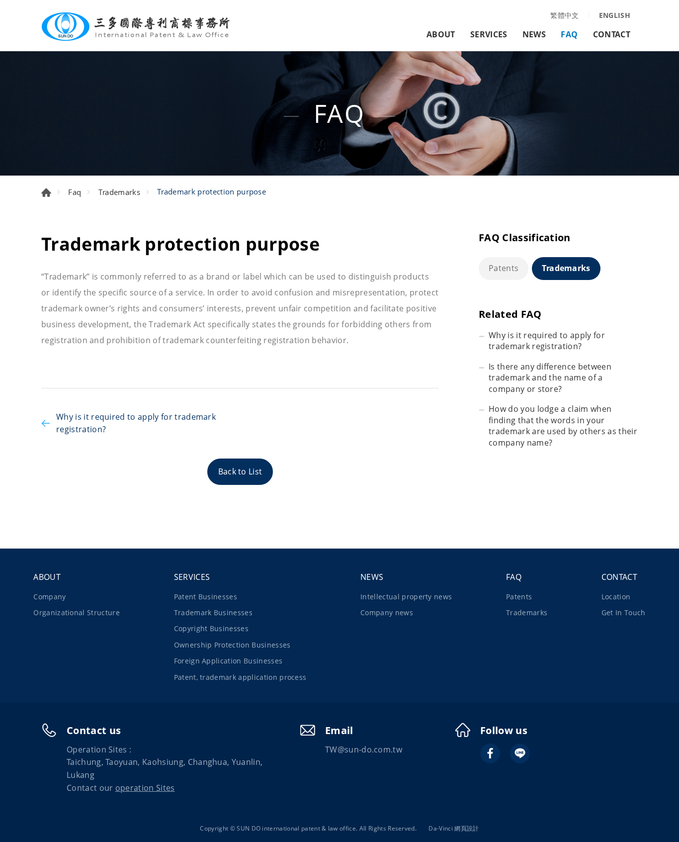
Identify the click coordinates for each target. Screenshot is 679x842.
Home (46, 192)
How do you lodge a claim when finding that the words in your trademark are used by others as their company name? (563, 425)
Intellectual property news (406, 596)
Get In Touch (623, 612)
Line (520, 753)
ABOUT (440, 34)
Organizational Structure (76, 612)
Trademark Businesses (213, 612)
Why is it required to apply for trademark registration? (136, 423)
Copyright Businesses (211, 628)
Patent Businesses (205, 596)
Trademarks (119, 192)
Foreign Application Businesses (228, 660)
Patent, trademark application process (240, 677)
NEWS (534, 34)
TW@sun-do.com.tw (363, 749)
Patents (503, 268)
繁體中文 (564, 15)
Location (616, 596)
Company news (386, 612)
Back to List (240, 471)
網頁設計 (466, 828)
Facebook (490, 753)
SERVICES (489, 34)
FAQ (569, 34)
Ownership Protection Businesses (232, 645)
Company (49, 596)
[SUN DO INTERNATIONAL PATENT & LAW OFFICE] (135, 26)
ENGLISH (614, 15)
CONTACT (611, 34)
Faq (74, 192)
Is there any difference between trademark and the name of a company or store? (550, 377)
